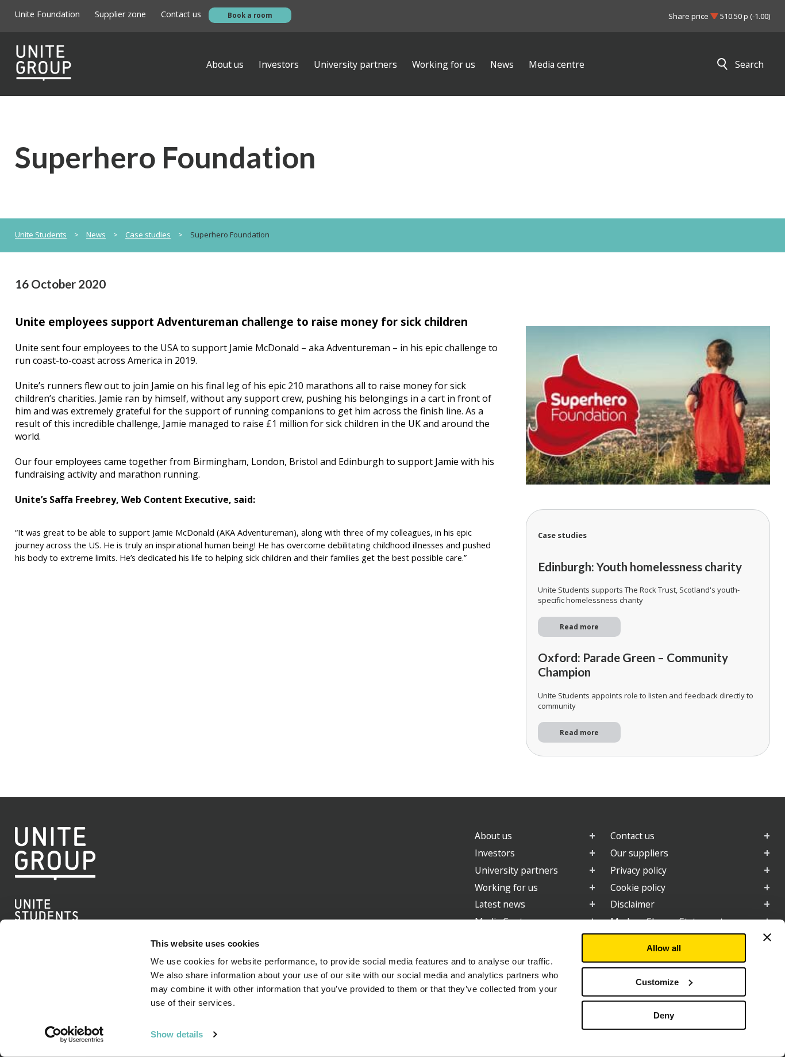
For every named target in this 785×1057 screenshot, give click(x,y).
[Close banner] (767, 937)
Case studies (148, 234)
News (96, 234)
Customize (657, 981)
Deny (663, 1015)
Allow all (664, 948)
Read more (579, 626)
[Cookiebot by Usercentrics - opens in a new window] (74, 1034)
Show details (177, 1034)
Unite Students (41, 234)
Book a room (250, 15)
